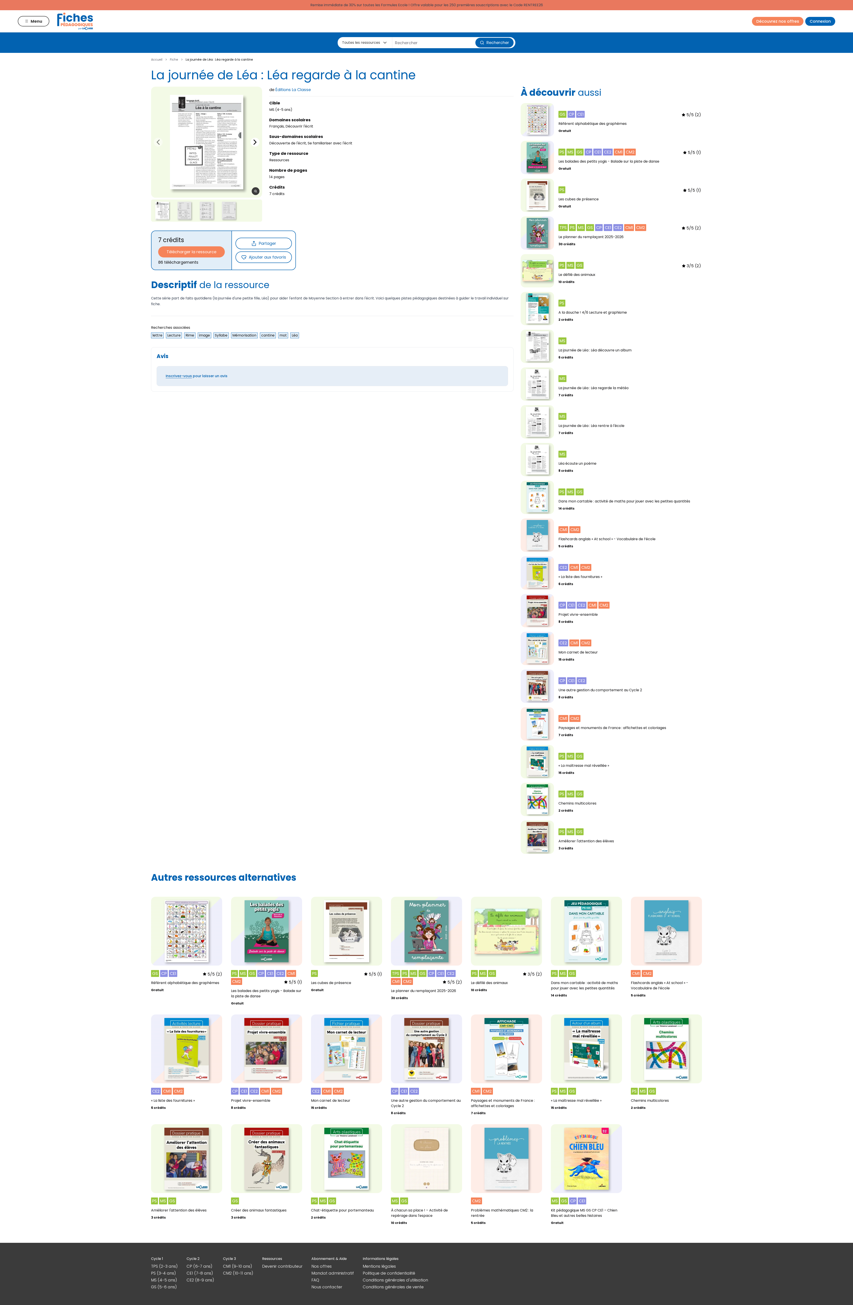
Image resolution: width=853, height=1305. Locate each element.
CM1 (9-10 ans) (237, 1266)
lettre (157, 335)
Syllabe (221, 335)
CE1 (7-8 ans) (200, 1273)
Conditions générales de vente (393, 1287)
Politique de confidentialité (389, 1273)
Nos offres (321, 1266)
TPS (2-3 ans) (164, 1266)
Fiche (174, 59)
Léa (295, 335)
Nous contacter (326, 1287)
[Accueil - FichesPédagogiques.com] (75, 21)
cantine (268, 335)
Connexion (820, 21)
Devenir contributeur (282, 1266)
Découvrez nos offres (777, 21)
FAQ (315, 1280)
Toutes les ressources (361, 42)
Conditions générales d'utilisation (395, 1280)
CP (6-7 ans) (199, 1266)
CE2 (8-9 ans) (200, 1280)
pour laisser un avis (196, 376)
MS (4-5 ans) (164, 1280)
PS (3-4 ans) (163, 1273)
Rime (189, 335)
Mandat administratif (332, 1273)
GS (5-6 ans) (164, 1287)
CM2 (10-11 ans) (238, 1273)
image (204, 335)
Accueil (156, 59)
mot (283, 335)
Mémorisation (244, 335)
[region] (206, 142)
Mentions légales (379, 1266)
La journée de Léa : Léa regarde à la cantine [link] (219, 59)
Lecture (174, 335)
